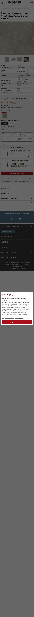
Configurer (26, 318)
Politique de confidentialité (21, 314)
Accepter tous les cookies (17, 322)
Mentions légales (19, 318)
